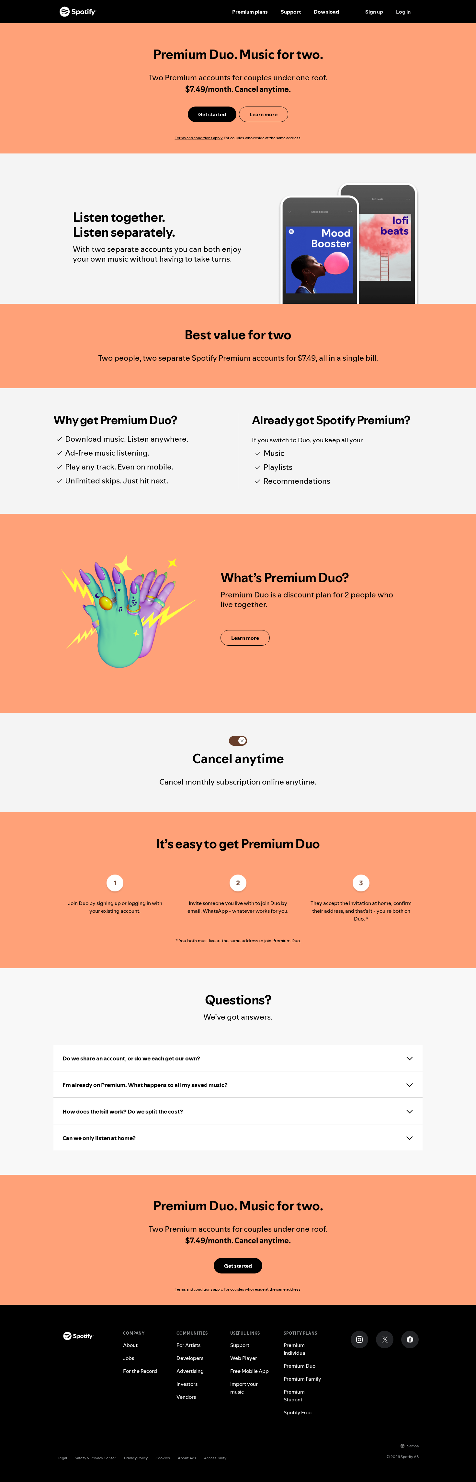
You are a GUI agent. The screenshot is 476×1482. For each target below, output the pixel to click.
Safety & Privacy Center (95, 1458)
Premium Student (294, 1395)
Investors (187, 1383)
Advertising (190, 1371)
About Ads (187, 1458)
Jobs (128, 1358)
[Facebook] (410, 1339)
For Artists (188, 1345)
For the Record (140, 1371)
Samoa (413, 1446)
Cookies (162, 1458)
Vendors (186, 1396)
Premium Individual (295, 1348)
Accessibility (215, 1458)
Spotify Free (298, 1412)
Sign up (374, 11)
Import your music (244, 1387)
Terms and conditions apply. (199, 138)
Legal (62, 1458)
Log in (403, 11)
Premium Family (302, 1378)
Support (291, 11)
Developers (189, 1358)
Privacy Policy (136, 1458)
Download (326, 11)
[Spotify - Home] (78, 11)
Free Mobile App (249, 1371)
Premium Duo (299, 1365)
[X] (384, 1339)
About (130, 1345)
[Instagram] (359, 1339)
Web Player (243, 1358)
